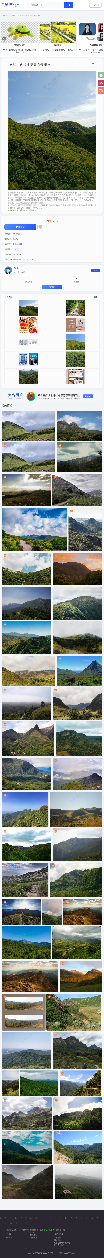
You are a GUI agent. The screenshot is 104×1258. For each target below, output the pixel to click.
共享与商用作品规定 (62, 1243)
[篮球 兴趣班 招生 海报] (28, 325)
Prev (4, 39)
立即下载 (20, 227)
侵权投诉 (23, 210)
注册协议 (57, 1238)
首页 (5, 15)
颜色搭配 (33, 1235)
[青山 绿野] (76, 308)
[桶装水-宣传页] (28, 359)
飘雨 (16, 268)
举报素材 (32, 210)
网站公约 (57, 1240)
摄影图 (12, 15)
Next (99, 39)
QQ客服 (9, 1238)
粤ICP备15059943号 (55, 1253)
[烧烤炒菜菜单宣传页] (76, 376)
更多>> (97, 297)
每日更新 (33, 1238)
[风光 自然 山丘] (76, 359)
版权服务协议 (13, 210)
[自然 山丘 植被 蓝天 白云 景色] (28, 308)
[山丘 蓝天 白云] (76, 342)
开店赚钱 (52, 287)
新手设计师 (46, 1230)
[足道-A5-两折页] (76, 325)
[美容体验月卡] (28, 342)
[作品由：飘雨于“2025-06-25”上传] (8, 270)
